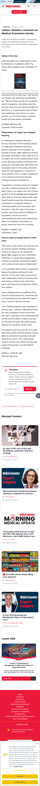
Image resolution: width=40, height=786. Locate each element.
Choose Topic (17, 12)
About (20, 694)
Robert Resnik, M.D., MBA (14, 623)
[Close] (37, 743)
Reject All (20, 776)
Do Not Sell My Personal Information (20, 716)
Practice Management (10, 406)
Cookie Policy (18, 766)
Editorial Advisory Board (20, 704)
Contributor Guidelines (20, 711)
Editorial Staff (20, 702)
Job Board (20, 707)
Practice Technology (27, 406)
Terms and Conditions (20, 709)
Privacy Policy (20, 714)
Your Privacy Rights (20, 719)
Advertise (20, 697)
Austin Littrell (9, 539)
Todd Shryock (9, 497)
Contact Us (20, 699)
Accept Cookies (20, 782)
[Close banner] (37, 2)
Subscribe (28, 389)
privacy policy (10, 395)
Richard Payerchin (11, 456)
